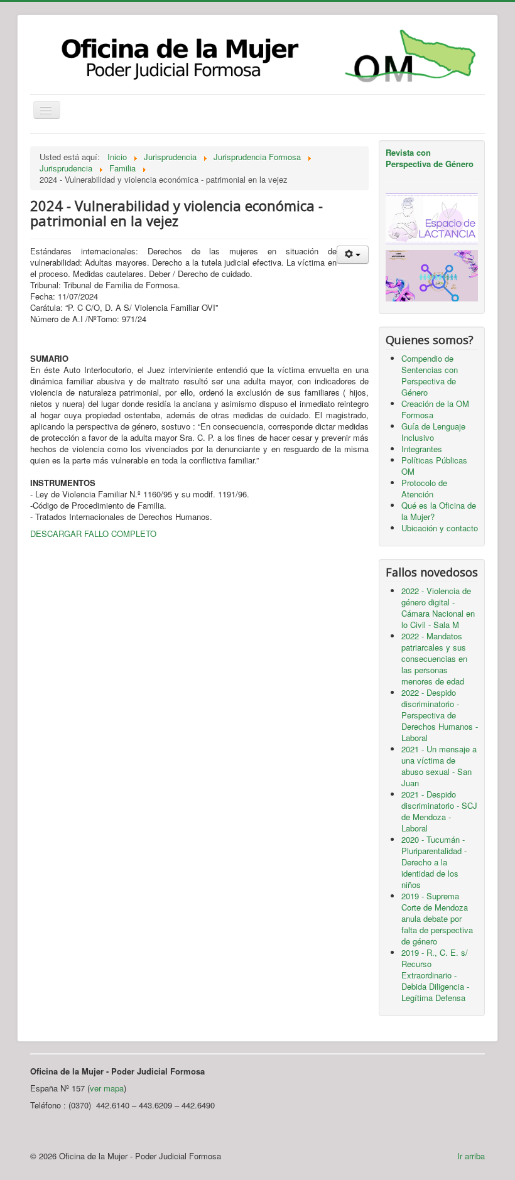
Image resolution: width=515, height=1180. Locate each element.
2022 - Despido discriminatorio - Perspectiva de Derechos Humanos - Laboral (439, 715)
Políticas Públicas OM (434, 465)
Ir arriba (471, 1156)
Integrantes (421, 449)
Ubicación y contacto (439, 528)
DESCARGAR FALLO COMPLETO (93, 533)
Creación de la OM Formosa (435, 409)
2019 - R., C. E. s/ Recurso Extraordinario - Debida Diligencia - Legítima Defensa (435, 975)
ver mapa (107, 1088)
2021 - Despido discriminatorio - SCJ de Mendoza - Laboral (439, 811)
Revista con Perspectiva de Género (430, 158)
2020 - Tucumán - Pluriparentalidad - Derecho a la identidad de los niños (434, 861)
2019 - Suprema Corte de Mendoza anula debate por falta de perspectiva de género (437, 918)
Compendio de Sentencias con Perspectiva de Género (429, 375)
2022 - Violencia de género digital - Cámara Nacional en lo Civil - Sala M (438, 608)
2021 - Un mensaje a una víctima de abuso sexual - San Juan (439, 766)
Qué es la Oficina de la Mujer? (438, 510)
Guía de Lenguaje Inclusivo (433, 431)
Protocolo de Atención (424, 488)
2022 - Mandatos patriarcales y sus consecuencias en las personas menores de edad (434, 658)
